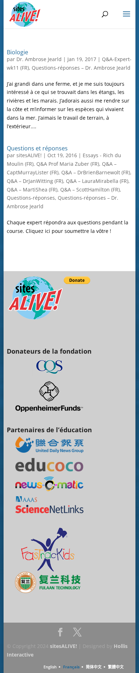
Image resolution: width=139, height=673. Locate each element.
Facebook (60, 634)
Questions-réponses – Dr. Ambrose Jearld (81, 67)
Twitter (77, 634)
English (50, 666)
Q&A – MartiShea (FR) (32, 189)
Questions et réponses (37, 148)
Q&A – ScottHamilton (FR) (90, 189)
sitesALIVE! (29, 155)
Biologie (17, 52)
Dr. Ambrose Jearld (39, 59)
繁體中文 (116, 666)
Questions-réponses (31, 197)
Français (71, 666)
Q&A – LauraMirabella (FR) (97, 181)
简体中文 (94, 666)
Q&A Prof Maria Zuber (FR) (67, 163)
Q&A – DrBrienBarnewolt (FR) (95, 172)
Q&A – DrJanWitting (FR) (35, 181)
